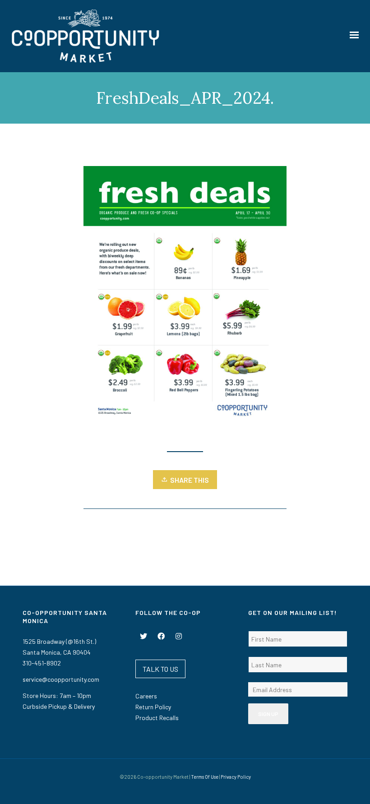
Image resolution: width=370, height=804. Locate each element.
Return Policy (153, 707)
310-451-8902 (42, 663)
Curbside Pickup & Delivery (59, 706)
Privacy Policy (236, 777)
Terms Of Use (204, 777)
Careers (146, 696)
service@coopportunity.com (61, 679)
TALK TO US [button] (160, 669)
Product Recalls (157, 717)
